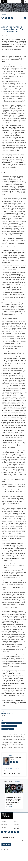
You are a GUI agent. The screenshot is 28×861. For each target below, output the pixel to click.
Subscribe (6, 844)
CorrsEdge (16, 824)
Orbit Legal (3, 827)
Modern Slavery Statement (17, 827)
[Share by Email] (2, 18)
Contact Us (3, 821)
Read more (9, 806)
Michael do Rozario (8, 714)
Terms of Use (4, 824)
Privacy (15, 821)
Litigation (6, 770)
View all (17, 781)
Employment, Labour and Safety (12, 773)
